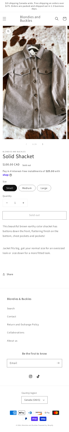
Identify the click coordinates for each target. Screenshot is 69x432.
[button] (4, 19)
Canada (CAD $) (32, 399)
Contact (11, 316)
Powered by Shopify (45, 425)
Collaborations (15, 332)
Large (44, 188)
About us (12, 340)
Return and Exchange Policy (23, 324)
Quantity (7, 195)
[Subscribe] (58, 363)
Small (9, 188)
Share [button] (10, 274)
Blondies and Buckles (30, 425)
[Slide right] (42, 144)
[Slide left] (26, 144)
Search (11, 308)
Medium (27, 188)
